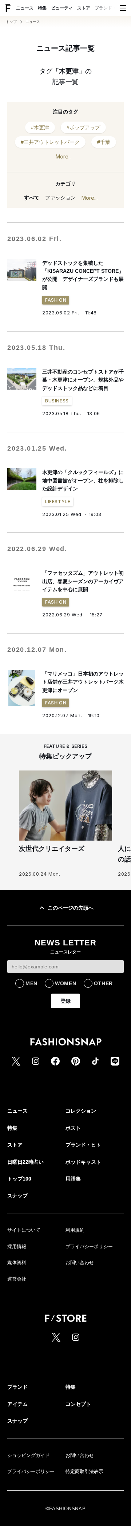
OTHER (103, 983)
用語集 (73, 1179)
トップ (11, 22)
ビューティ (62, 8)
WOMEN (65, 983)
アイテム (17, 1404)
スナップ (17, 1195)
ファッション (60, 197)
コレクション (81, 1111)
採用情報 (16, 1246)
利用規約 (75, 1230)
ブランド (17, 1387)
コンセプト (78, 1404)
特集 (42, 8)
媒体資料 (16, 1262)
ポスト (73, 1128)
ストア (83, 8)
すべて (31, 197)
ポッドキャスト (83, 1162)
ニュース (24, 8)
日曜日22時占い (25, 1162)
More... (64, 156)
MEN (31, 983)
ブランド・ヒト (110, 8)
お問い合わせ (80, 1262)
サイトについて (23, 1230)
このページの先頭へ (71, 908)
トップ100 (19, 1179)
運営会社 (16, 1279)
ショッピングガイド (28, 1455)
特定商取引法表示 (84, 1471)
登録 (65, 1001)
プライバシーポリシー (89, 1246)
